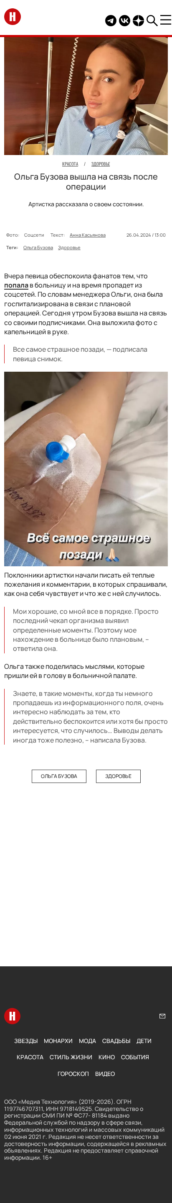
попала (16, 285)
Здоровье (69, 247)
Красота (30, 1057)
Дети (144, 1041)
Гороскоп (73, 1074)
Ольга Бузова (38, 247)
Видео (105, 1074)
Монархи (58, 1041)
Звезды (26, 1041)
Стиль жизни (71, 1057)
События (135, 1057)
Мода (87, 1041)
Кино (107, 1057)
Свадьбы (116, 1041)
